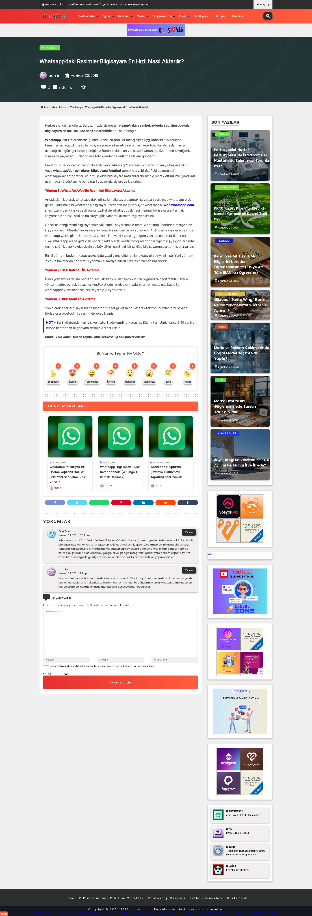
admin (57, 487)
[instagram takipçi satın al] (228, 649)
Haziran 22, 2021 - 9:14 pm (74, 573)
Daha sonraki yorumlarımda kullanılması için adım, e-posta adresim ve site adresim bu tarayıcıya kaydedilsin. (101, 666)
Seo (71, 898)
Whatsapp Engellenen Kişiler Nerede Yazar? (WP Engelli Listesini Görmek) (120, 472)
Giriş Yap (265, 4)
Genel (141, 16)
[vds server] (228, 540)
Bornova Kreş (265, 912)
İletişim (220, 16)
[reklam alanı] (251, 540)
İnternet (124, 16)
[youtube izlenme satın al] (240, 612)
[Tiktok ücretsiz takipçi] (228, 673)
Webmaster (86, 16)
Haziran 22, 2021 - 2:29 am (74, 535)
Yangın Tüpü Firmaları (234, 912)
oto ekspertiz (204, 912)
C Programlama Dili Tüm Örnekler (111, 898)
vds (210, 554)
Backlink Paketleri (51, 912)
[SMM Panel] (251, 673)
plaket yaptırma (130, 912)
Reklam (237, 16)
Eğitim (106, 16)
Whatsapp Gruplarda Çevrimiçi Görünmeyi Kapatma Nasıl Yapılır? (166, 472)
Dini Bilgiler (201, 16)
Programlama (162, 16)
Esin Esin (64, 531)
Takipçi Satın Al (79, 912)
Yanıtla (189, 532)
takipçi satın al (157, 912)
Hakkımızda (238, 898)
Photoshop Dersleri (166, 898)
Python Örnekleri (206, 898)
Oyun (182, 16)
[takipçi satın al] (240, 732)
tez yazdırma (181, 912)
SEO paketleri (105, 912)
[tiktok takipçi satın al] (228, 516)
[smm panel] (251, 516)
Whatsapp (49, 47)
